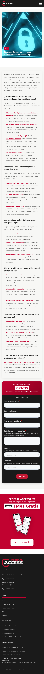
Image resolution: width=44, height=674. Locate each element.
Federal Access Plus (8, 604)
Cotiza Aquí (22, 542)
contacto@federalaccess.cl (13, 575)
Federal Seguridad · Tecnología (11, 658)
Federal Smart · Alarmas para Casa (12, 647)
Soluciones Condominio (9, 626)
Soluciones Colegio (8, 633)
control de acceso (13, 138)
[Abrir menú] (40, 3)
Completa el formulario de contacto (19, 362)
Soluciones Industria (8, 629)
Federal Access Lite (8, 608)
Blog (3, 611)
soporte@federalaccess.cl (13, 584)
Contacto (4, 615)
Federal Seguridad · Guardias (11, 654)
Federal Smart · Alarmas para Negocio (13, 651)
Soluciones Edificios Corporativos (12, 637)
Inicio (4, 600)
